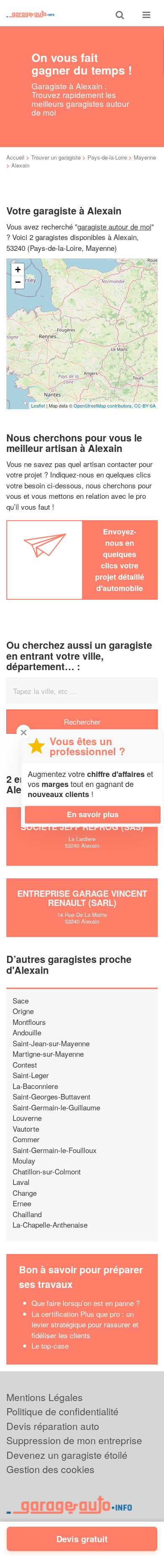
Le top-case (50, 1345)
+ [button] (18, 269)
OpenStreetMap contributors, (104, 405)
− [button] (18, 282)
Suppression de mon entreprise (74, 1440)
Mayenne (145, 157)
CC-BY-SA (145, 405)
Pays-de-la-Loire (107, 157)
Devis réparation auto (52, 1426)
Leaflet (38, 405)
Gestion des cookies (50, 1469)
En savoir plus (93, 814)
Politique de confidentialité (62, 1411)
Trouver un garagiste (56, 157)
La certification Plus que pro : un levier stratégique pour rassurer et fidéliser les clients (85, 1324)
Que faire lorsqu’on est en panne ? (86, 1303)
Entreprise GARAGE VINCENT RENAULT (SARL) (82, 897)
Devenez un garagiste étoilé (66, 1455)
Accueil (15, 157)
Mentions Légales (44, 1397)
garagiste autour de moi (114, 226)
